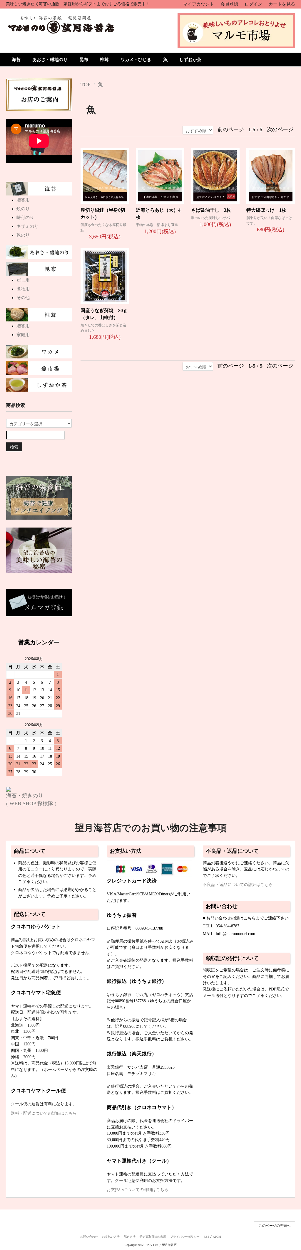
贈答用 (23, 200)
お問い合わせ (89, 1236)
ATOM (217, 1236)
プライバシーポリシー (185, 1236)
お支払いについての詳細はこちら (137, 1189)
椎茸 (104, 59)
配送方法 (130, 1236)
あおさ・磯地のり (50, 59)
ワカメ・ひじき (136, 59)
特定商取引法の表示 (153, 1236)
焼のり (23, 208)
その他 (23, 297)
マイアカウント (198, 4)
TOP (86, 84)
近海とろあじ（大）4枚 (158, 214)
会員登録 (229, 4)
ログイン (253, 4)
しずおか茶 (190, 59)
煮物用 (23, 289)
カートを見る (282, 4)
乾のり (23, 235)
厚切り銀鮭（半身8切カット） (103, 214)
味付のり (25, 217)
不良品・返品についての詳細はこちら (238, 884)
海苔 (16, 59)
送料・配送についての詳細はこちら (44, 1113)
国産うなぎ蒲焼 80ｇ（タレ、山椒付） (104, 314)
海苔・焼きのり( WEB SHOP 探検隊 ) (31, 799)
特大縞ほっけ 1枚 (266, 210)
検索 (14, 447)
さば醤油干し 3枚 (211, 210)
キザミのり (27, 226)
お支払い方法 (111, 1236)
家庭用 (23, 334)
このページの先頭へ (274, 1226)
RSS (206, 1236)
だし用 (23, 280)
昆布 (83, 59)
